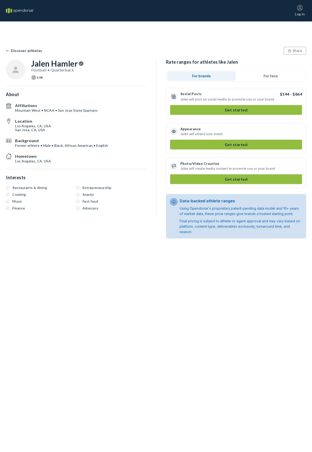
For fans (270, 76)
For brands (201, 76)
